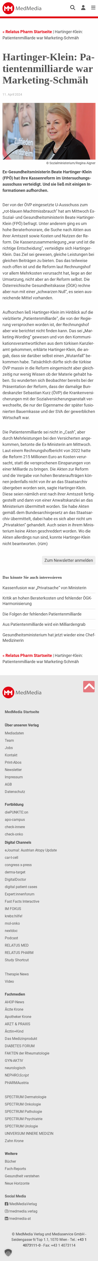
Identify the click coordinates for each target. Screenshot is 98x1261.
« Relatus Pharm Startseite (27, 31)
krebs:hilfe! (13, 916)
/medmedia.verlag (22, 1211)
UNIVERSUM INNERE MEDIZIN (29, 1133)
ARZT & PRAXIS (17, 1024)
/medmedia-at (19, 1218)
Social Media (15, 1196)
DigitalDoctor (15, 879)
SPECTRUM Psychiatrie (23, 1119)
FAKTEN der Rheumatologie (27, 1053)
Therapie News (17, 974)
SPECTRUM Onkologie (23, 1104)
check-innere (15, 827)
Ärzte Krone (14, 1009)
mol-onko (12, 923)
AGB (8, 784)
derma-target (15, 872)
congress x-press (18, 865)
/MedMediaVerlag (22, 1204)
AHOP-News (14, 1002)
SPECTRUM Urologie (21, 1126)
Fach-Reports (15, 1169)
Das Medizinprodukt (21, 1038)
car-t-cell (11, 857)
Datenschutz (15, 792)
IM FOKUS (13, 909)
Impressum (14, 777)
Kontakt (11, 755)
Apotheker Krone (18, 1017)
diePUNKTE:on (16, 812)
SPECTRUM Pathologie (23, 1111)
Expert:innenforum (19, 894)
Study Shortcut (17, 960)
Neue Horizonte (17, 1183)
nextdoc (11, 931)
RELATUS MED (17, 945)
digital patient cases (21, 887)
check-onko (14, 834)
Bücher (10, 1161)
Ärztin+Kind (14, 1031)
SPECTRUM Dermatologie (25, 1097)
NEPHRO (16, 1075)
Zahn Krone (14, 1141)
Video (9, 981)
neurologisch (15, 1068)
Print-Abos (13, 762)
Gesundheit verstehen (22, 1176)
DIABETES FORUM (20, 1046)
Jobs (9, 748)
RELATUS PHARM (19, 952)
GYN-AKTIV (14, 1060)
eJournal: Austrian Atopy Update (31, 850)
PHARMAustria (17, 1083)
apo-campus (15, 819)
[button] (8, 1253)
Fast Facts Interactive (22, 901)
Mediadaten (14, 733)
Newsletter (13, 770)
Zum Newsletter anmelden (68, 560)
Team (9, 740)
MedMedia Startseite (22, 712)
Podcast (11, 938)
